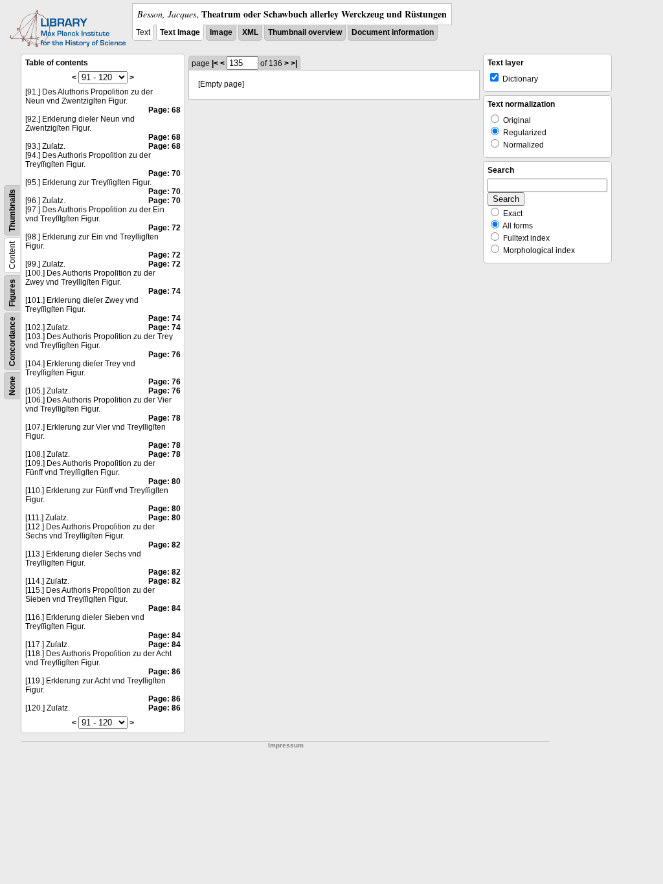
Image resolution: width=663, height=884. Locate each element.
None (12, 385)
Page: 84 (164, 608)
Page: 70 (164, 173)
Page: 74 (164, 291)
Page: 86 (164, 671)
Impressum (286, 745)
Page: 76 (164, 354)
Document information (393, 32)
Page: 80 (164, 481)
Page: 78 (164, 418)
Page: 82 (164, 544)
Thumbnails (12, 210)
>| (294, 63)
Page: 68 (164, 110)
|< (215, 63)
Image (221, 32)
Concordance (12, 341)
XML (250, 32)
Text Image (180, 32)
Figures (12, 293)
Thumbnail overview (305, 32)
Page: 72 (164, 227)
